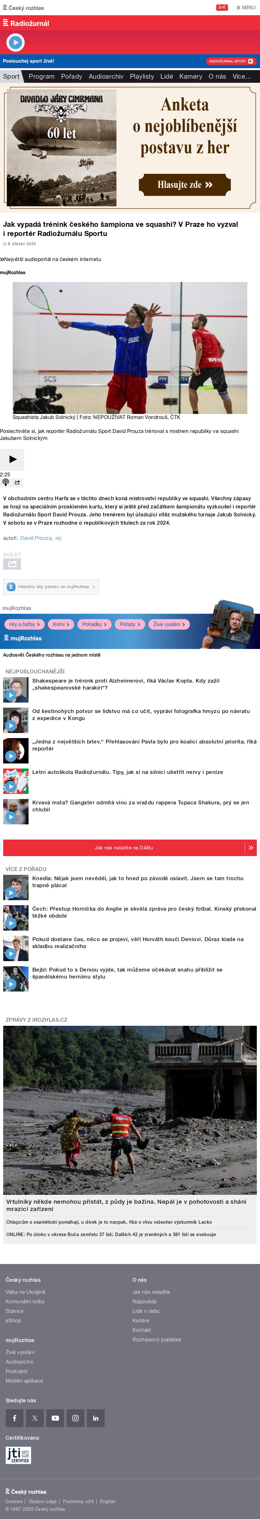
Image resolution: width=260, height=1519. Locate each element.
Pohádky (92, 624)
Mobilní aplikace (24, 1381)
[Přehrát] (12, 460)
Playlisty (142, 76)
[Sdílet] (17, 483)
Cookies (14, 1501)
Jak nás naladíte (151, 1292)
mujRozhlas (17, 608)
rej (58, 538)
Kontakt (142, 1330)
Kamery (190, 76)
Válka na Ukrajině (25, 1292)
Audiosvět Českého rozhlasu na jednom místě (52, 655)
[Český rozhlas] (23, 7)
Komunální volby (25, 1302)
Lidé (166, 76)
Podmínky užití (78, 1501)
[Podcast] (5, 483)
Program (42, 76)
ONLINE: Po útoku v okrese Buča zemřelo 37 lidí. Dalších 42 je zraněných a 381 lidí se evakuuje (111, 1234)
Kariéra (141, 1321)
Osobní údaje (43, 1501)
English (107, 1501)
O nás (217, 76)
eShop (13, 1321)
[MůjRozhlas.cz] (12, 273)
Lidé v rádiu (146, 1311)
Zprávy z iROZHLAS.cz (37, 1020)
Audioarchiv (106, 76)
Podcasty (17, 1371)
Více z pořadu (26, 869)
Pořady (71, 76)
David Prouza (35, 538)
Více (242, 76)
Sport (11, 76)
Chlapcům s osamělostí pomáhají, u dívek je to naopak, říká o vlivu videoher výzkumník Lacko (109, 1222)
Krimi (58, 624)
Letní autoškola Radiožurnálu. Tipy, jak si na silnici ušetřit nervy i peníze (127, 772)
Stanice (14, 1311)
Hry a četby (22, 624)
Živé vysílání (166, 624)
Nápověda (145, 1302)
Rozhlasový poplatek (157, 1340)
